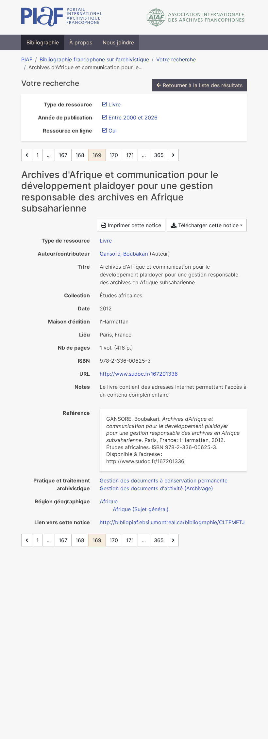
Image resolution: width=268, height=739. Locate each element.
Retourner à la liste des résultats (202, 85)
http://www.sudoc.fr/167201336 (139, 373)
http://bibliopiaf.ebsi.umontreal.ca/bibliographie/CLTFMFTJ (172, 522)
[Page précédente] (26, 155)
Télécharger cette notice (207, 225)
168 (79, 155)
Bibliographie (42, 42)
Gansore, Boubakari (124, 253)
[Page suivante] (173, 155)
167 (63, 155)
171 (130, 155)
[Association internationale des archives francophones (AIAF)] (195, 17)
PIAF (26, 59)
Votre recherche (176, 59)
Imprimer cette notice (133, 225)
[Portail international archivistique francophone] (61, 17)
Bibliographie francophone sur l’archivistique (94, 59)
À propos (80, 42)
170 (113, 155)
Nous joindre (118, 42)
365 (159, 155)
